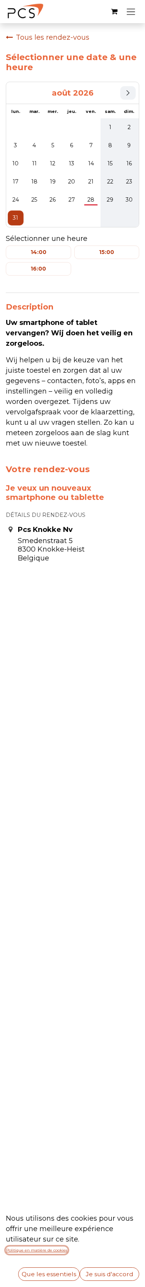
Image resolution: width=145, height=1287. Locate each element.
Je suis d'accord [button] (109, 1274)
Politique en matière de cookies (36, 1250)
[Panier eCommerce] (114, 11)
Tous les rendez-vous (52, 37)
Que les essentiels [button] (49, 1274)
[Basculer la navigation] (131, 11)
